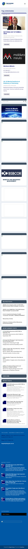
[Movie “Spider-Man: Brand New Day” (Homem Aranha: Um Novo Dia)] (4, 402)
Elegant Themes (12, 547)
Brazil (17, 386)
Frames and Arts (8, 68)
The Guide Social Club (14, 416)
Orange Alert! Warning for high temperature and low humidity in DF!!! (15, 395)
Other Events (17, 389)
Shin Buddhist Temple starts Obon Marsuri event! (14, 409)
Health (14, 398)
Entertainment (6, 37)
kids (21, 414)
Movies (14, 405)
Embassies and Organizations (19, 468)
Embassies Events (18, 35)
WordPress (22, 547)
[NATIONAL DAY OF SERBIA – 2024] (14, 23)
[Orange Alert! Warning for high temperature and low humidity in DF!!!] (4, 395)
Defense (19, 423)
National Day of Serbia (8, 318)
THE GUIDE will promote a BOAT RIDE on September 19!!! (16, 385)
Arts (4, 68)
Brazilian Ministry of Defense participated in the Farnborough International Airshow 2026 (14, 421)
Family (14, 389)
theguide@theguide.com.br (7, 443)
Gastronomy (17, 414)
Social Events (11, 37)
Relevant (22, 389)
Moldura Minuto (9, 66)
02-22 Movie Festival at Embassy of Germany (11, 82)
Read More (6, 44)
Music (23, 414)
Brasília (13, 386)
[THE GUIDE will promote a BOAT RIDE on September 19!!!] (4, 385)
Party (13, 415)
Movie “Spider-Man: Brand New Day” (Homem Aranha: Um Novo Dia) (15, 402)
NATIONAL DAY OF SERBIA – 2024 (12, 33)
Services (13, 68)
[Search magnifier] (26, 101)
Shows (19, 415)
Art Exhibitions (14, 411)
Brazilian (20, 386)
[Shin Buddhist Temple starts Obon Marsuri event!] (4, 409)
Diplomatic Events (6, 35)
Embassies (13, 35)
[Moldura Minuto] (14, 56)
